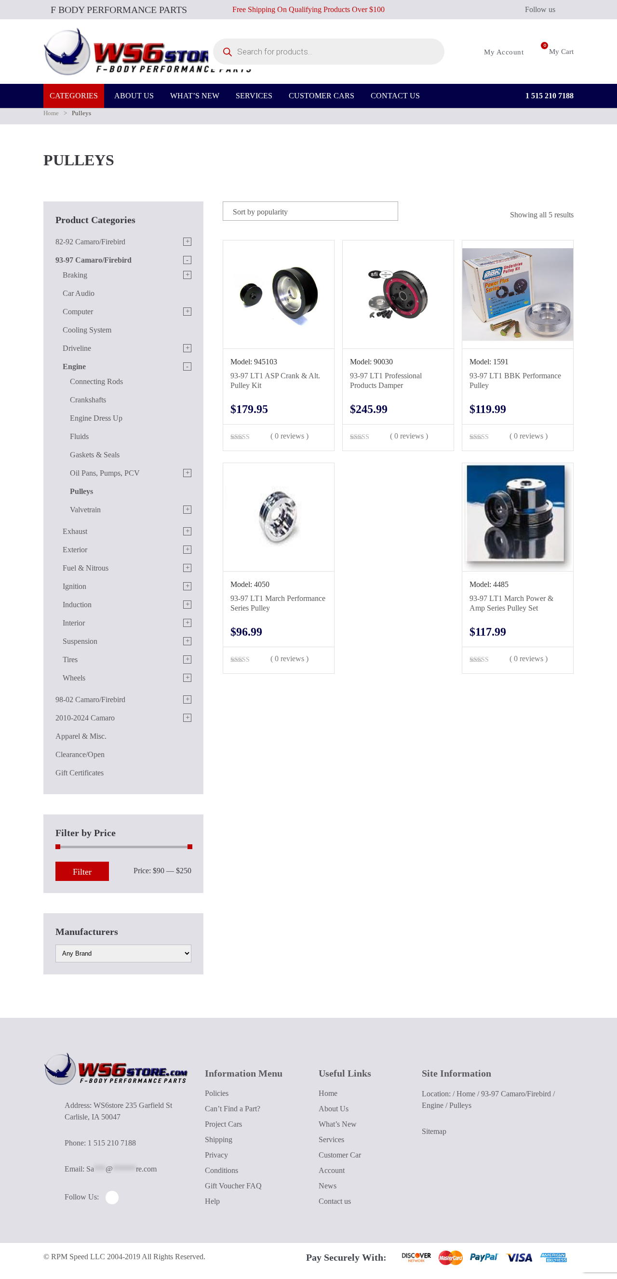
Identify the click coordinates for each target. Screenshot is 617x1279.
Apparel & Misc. (81, 736)
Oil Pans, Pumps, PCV (105, 473)
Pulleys (81, 491)
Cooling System (87, 330)
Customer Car (340, 1155)
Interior (74, 623)
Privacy (216, 1155)
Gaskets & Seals (95, 455)
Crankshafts (88, 400)
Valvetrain (85, 510)
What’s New (338, 1124)
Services (331, 1139)
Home (51, 113)
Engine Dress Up (96, 418)
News (327, 1186)
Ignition (74, 586)
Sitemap (434, 1131)
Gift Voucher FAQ (233, 1186)
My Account (502, 52)
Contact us (335, 1201)
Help (212, 1201)
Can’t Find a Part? (232, 1109)
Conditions (221, 1170)
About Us (334, 1109)
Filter (82, 872)
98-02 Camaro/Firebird (90, 699)
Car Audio (78, 293)
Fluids (79, 436)
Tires (70, 659)
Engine (74, 366)
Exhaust (75, 531)
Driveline (77, 348)
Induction (77, 604)
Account (332, 1170)
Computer (78, 311)
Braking (75, 275)
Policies (216, 1093)
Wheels (74, 678)
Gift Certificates (79, 773)
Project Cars (223, 1124)
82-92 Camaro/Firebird (90, 242)
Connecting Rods (96, 381)
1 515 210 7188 (548, 96)
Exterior (75, 550)
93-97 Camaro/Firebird (93, 260)
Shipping (218, 1139)
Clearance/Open (80, 754)
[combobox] (310, 211)
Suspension (80, 641)
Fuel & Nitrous (85, 568)
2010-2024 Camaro (85, 718)
